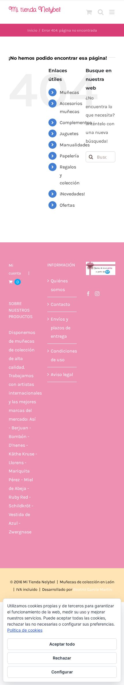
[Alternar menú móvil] (112, 12)
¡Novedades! (72, 194)
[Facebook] (88, 293)
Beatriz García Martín (92, 589)
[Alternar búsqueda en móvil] (101, 12)
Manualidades (75, 145)
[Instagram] (97, 293)
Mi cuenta (15, 269)
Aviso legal (62, 374)
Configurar (62, 671)
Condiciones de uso (62, 355)
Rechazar (62, 657)
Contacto (60, 304)
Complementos (76, 122)
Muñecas (69, 92)
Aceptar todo (62, 644)
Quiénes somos (59, 285)
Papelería (69, 156)
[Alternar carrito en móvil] (89, 12)
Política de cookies (24, 630)
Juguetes (69, 133)
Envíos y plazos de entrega (60, 327)
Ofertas (67, 205)
